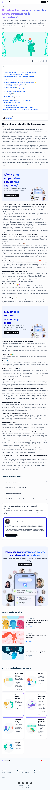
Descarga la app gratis (11, 195)
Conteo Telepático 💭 (10, 98)
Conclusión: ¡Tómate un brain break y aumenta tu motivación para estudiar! (21, 109)
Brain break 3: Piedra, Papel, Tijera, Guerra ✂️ (16, 84)
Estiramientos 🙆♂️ (10, 93)
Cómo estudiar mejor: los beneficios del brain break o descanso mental (20, 72)
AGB (22, 787)
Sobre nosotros (5, 775)
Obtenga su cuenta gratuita (25, 564)
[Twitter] (27, 783)
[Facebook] (19, 783)
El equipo (4, 777)
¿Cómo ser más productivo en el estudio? (12, 482)
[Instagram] (23, 783)
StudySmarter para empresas (23, 772)
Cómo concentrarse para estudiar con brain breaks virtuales (17, 100)
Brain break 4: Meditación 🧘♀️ (13, 85)
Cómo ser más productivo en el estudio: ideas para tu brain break (19, 76)
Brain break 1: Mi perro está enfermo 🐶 (14, 81)
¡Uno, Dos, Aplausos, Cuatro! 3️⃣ (13, 96)
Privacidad (27, 787)
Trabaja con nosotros (6, 772)
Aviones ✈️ (8, 95)
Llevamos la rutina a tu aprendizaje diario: (15, 89)
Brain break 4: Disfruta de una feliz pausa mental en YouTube (19, 107)
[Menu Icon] (47, 2)
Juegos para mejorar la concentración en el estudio (16, 79)
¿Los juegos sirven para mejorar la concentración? (14, 487)
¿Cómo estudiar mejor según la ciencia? (12, 493)
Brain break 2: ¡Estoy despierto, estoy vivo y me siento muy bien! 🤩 (21, 82)
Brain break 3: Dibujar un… (12, 105)
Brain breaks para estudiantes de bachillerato (14, 91)
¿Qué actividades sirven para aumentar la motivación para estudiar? (18, 499)
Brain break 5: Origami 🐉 (11, 87)
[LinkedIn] (31, 783)
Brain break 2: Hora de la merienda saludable (16, 104)
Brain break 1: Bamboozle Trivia (13, 102)
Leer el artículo (29, 626)
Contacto (34, 772)
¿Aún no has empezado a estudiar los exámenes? (17, 74)
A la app (43, 1)
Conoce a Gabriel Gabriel (11, 535)
